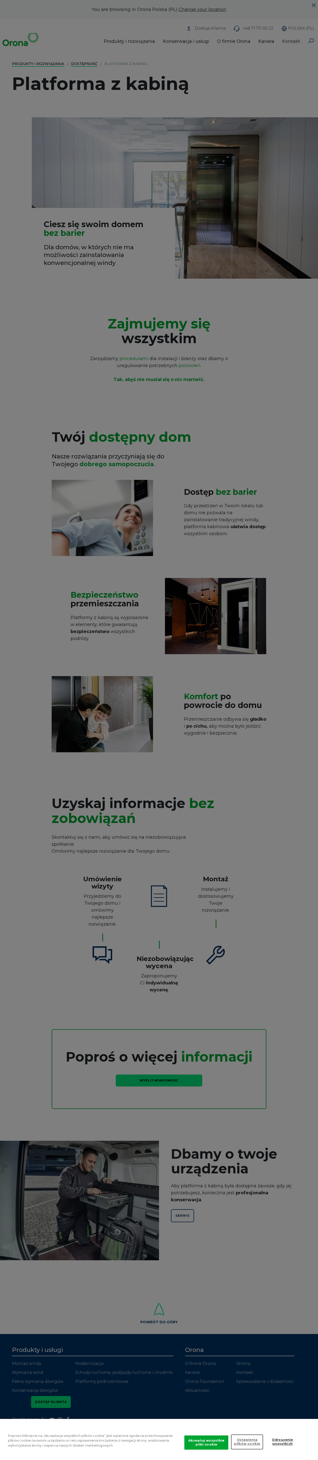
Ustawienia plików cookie (247, 1442)
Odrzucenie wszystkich (282, 1442)
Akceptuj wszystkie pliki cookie (206, 1442)
